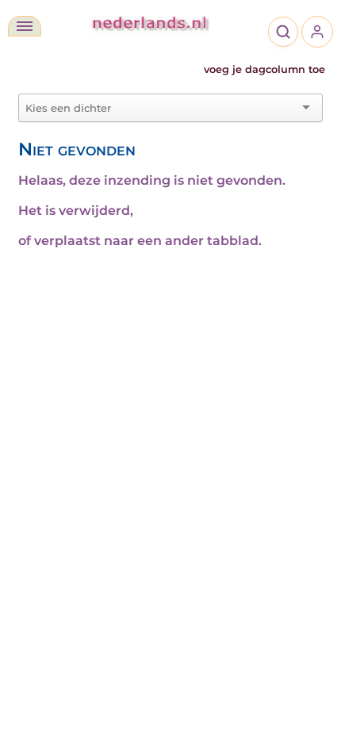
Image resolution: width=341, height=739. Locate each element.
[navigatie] (24, 26)
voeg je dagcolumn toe (264, 69)
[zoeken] (283, 32)
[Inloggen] (317, 32)
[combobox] (161, 108)
